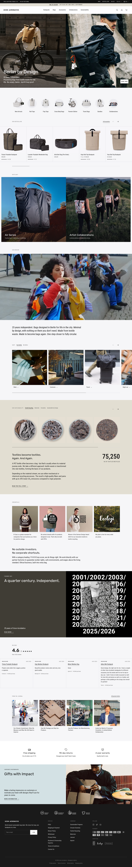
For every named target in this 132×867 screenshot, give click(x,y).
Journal (72, 837)
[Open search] (117, 10)
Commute (54, 387)
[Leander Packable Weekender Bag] (39, 140)
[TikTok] (97, 824)
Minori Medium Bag (73, 664)
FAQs (49, 824)
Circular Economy (75, 828)
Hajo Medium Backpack (41, 664)
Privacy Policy (52, 837)
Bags (54, 10)
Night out (126, 387)
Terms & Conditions (53, 846)
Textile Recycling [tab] (29, 408)
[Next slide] (118, 122)
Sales (112, 1)
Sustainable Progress (76, 824)
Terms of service (62, 863)
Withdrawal (51, 834)
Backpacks (46, 10)
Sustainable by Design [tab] (52, 408)
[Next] (118, 345)
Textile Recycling (75, 831)
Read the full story (20, 486)
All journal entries (115, 696)
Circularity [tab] (43, 408)
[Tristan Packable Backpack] (13, 140)
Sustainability (85, 10)
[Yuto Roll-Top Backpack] (119, 140)
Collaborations (73, 10)
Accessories (62, 10)
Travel (89, 387)
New (99, 1)
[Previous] (113, 345)
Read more (9, 632)
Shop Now (124, 81)
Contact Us (51, 849)
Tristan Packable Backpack (9, 664)
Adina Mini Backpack (107, 664)
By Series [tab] (25, 345)
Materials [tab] (37, 408)
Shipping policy (79, 863)
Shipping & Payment (54, 828)
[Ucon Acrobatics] (11, 10)
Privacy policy (52, 863)
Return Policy (52, 831)
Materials (73, 834)
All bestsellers (106, 121)
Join (33, 832)
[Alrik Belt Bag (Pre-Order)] (66, 140)
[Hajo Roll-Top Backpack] (92, 140)
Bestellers (105, 1)
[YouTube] (100, 824)
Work (16, 387)
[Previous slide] (113, 122)
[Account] (122, 10)
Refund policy (70, 863)
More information (11, 799)
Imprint (72, 840)
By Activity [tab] (19, 345)
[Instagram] (93, 824)
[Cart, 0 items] (126, 10)
